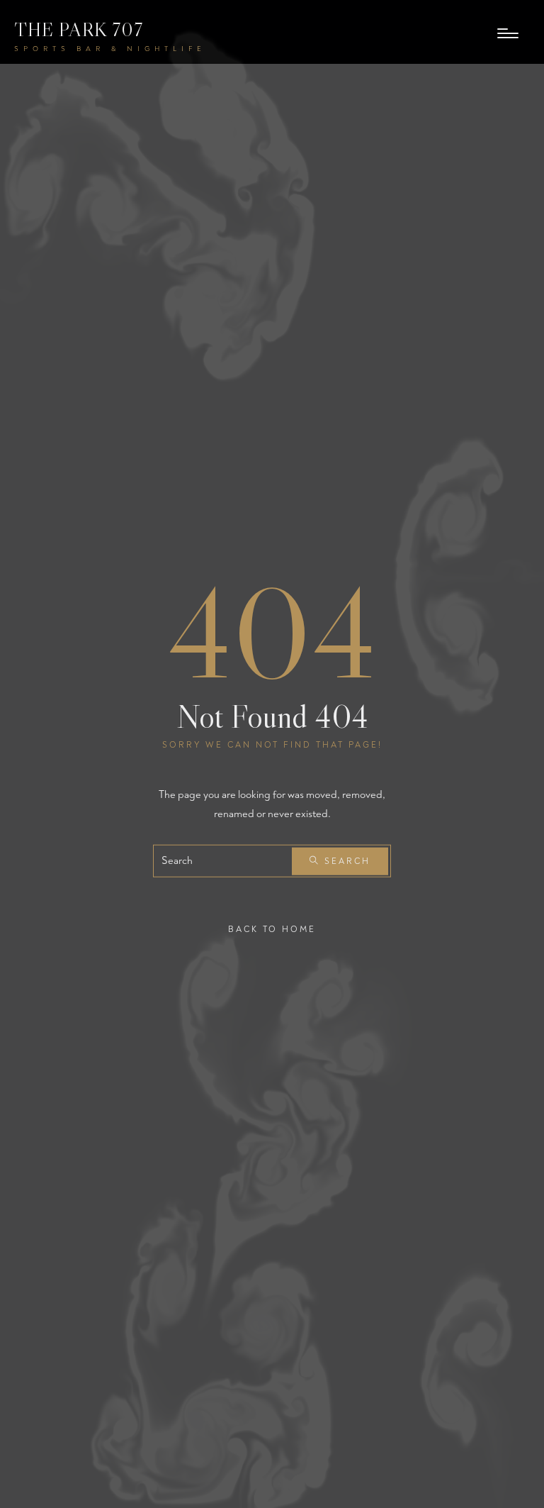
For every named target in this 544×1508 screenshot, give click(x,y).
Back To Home (272, 929)
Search (345, 861)
